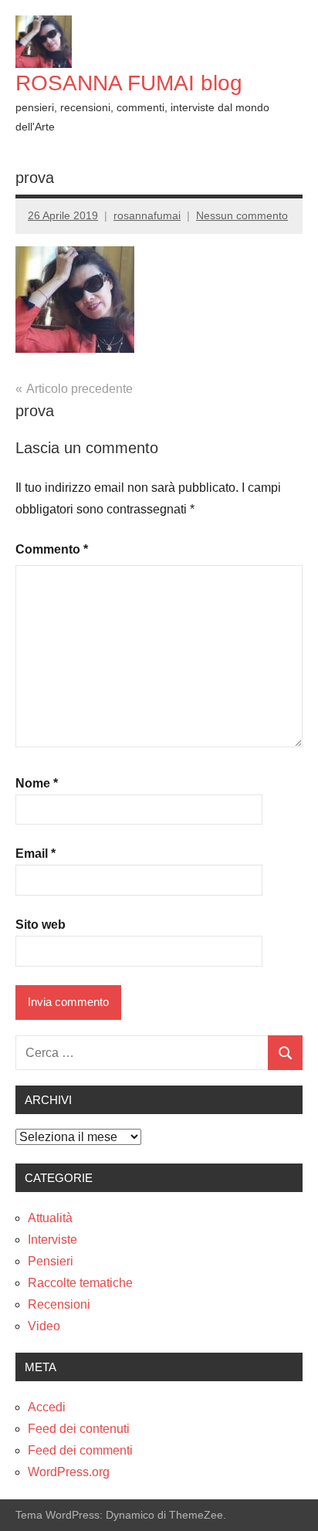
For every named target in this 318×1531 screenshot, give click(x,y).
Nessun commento (242, 215)
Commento (51, 549)
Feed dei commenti (80, 1450)
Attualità (50, 1217)
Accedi (47, 1407)
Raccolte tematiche (80, 1282)
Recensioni (59, 1304)
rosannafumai (147, 215)
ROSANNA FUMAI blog (128, 83)
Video (44, 1326)
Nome (36, 783)
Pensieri (50, 1261)
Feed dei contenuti (79, 1428)
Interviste (52, 1239)
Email (35, 853)
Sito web (40, 924)
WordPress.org (69, 1471)
